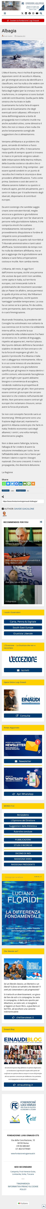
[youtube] (37, 13)
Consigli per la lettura (14, 877)
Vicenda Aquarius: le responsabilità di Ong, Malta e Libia (23, 561)
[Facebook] (16, 483)
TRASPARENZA (23, 1183)
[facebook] (30, 13)
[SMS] (29, 483)
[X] (22, 13)
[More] (33, 483)
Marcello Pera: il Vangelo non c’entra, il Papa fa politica (23, 542)
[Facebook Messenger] (8, 483)
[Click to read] (23, 537)
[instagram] (33, 13)
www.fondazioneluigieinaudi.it (23, 1153)
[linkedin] (26, 13)
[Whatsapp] (4, 483)
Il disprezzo (11, 601)
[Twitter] (12, 483)
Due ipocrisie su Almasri (17, 582)
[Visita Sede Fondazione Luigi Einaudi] (23, 9)
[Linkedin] (20, 483)
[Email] (25, 483)
